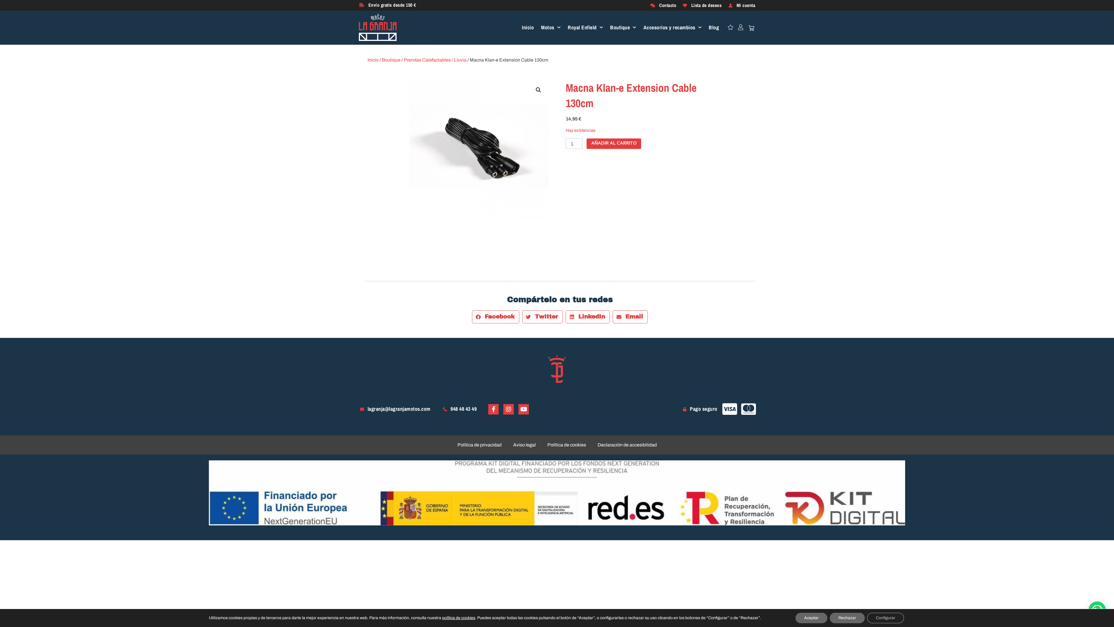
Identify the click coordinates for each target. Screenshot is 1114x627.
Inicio (528, 28)
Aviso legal (524, 444)
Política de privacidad (479, 444)
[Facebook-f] (493, 409)
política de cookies (458, 618)
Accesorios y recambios (669, 28)
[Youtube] (523, 409)
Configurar (885, 618)
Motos (547, 28)
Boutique (620, 28)
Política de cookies (566, 444)
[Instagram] (508, 409)
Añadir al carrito (613, 143)
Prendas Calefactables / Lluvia (435, 59)
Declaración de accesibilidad (627, 444)
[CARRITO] (751, 28)
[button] (538, 90)
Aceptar (811, 618)
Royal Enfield (582, 28)
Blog (714, 28)
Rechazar (847, 618)
